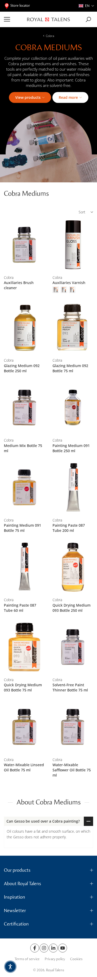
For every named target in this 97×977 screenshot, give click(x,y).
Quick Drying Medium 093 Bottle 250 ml (72, 608)
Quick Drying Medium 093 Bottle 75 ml (23, 687)
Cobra (50, 36)
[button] (86, 6)
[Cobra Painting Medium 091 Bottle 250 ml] (73, 408)
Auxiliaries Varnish (69, 282)
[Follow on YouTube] (62, 948)
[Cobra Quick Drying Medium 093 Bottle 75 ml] (24, 647)
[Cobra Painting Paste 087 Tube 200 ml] (73, 487)
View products (28, 97)
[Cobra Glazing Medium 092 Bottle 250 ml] (24, 328)
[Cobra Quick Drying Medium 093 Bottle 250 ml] (73, 567)
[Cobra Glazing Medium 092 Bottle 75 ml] (73, 328)
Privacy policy (55, 959)
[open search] (88, 19)
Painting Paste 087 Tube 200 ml (69, 528)
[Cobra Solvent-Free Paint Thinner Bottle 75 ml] (73, 647)
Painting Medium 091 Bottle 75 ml (22, 528)
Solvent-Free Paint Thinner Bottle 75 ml (70, 687)
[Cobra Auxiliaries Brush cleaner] (24, 245)
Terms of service (27, 959)
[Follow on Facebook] (34, 948)
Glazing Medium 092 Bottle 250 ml (22, 368)
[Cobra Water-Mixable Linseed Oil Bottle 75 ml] (24, 727)
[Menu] (13, 19)
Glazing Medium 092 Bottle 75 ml (70, 368)
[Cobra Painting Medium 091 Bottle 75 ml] (24, 487)
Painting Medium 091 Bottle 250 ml (71, 448)
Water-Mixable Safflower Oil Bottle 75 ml (72, 770)
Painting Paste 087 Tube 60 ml (20, 608)
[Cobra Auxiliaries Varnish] (73, 245)
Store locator (20, 5)
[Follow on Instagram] (44, 948)
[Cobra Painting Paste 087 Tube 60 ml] (24, 567)
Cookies (76, 959)
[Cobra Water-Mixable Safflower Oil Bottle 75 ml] (73, 727)
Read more (68, 97)
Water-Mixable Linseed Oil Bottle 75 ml (24, 767)
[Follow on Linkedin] (53, 948)
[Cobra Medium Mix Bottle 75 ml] (24, 408)
